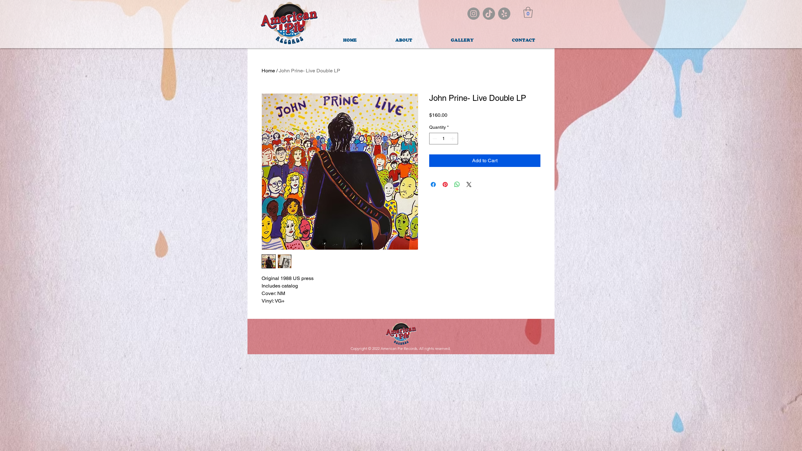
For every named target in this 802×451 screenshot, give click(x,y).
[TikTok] (489, 14)
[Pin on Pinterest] (445, 184)
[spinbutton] (443, 138)
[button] (528, 12)
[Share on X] (469, 184)
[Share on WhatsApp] (457, 184)
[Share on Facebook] (433, 184)
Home (268, 71)
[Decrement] (434, 138)
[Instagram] (473, 14)
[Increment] (453, 138)
